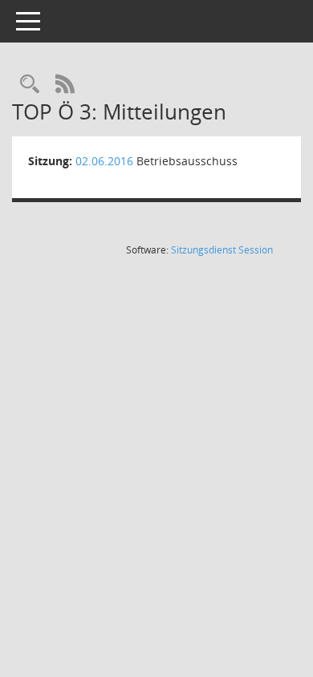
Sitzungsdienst (222, 250)
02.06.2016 (104, 160)
